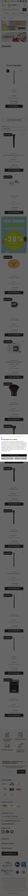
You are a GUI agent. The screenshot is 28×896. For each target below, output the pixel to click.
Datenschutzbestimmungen (15, 436)
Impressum (24, 436)
